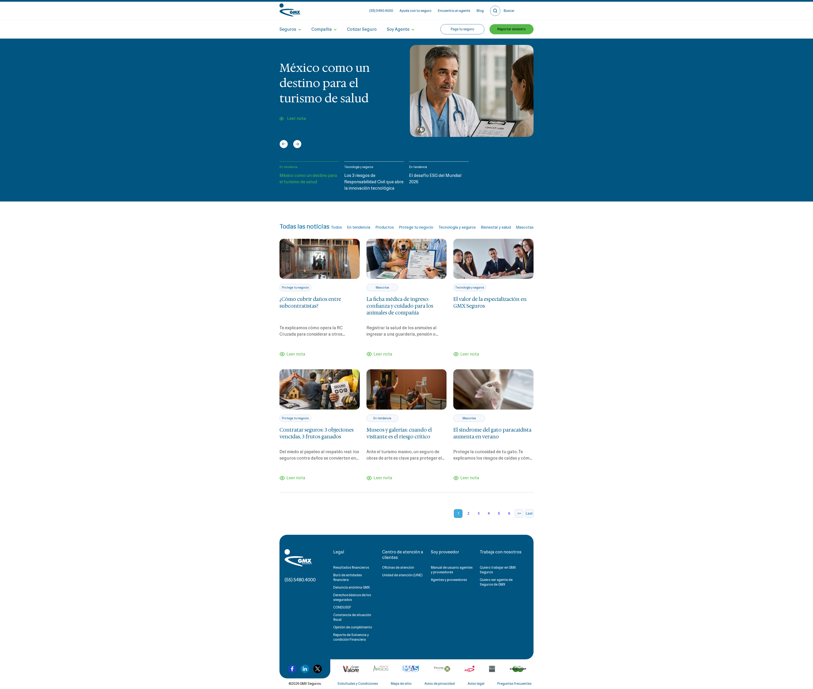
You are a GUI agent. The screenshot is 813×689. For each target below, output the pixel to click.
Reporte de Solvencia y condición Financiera (351, 637)
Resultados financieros (351, 567)
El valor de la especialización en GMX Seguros (490, 302)
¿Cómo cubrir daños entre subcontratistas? (310, 302)
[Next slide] (297, 144)
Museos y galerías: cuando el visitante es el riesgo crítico (399, 433)
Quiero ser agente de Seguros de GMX (496, 582)
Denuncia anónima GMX (351, 587)
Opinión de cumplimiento (352, 627)
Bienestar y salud (496, 227)
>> (519, 513)
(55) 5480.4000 (381, 10)
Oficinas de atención (398, 567)
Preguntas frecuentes (514, 683)
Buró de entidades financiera (347, 577)
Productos (384, 227)
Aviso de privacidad (439, 683)
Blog (480, 10)
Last (529, 513)
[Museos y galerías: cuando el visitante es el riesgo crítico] (406, 389)
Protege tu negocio (416, 227)
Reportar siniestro (511, 29)
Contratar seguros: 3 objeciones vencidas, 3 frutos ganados (316, 433)
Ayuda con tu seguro (415, 10)
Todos (336, 227)
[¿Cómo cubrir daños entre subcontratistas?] (319, 259)
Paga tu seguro (462, 29)
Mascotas (525, 227)
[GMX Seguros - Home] (289, 10)
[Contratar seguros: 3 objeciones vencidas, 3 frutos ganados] (319, 389)
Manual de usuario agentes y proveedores (452, 569)
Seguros (287, 29)
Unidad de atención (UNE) (402, 575)
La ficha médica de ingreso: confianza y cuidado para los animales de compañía (399, 306)
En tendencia (288, 167)
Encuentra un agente (454, 10)
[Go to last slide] (283, 144)
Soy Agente (398, 29)
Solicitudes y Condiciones (357, 683)
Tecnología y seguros (358, 167)
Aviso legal (476, 683)
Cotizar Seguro (362, 29)
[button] (309, 178)
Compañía (321, 29)
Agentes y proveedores (449, 580)
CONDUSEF (342, 607)
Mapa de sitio (401, 683)
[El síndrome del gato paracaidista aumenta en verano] (493, 389)
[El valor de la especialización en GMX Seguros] (493, 259)
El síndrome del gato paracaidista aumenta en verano (492, 433)
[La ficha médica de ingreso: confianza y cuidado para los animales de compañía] (406, 259)
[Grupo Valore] (380, 669)
